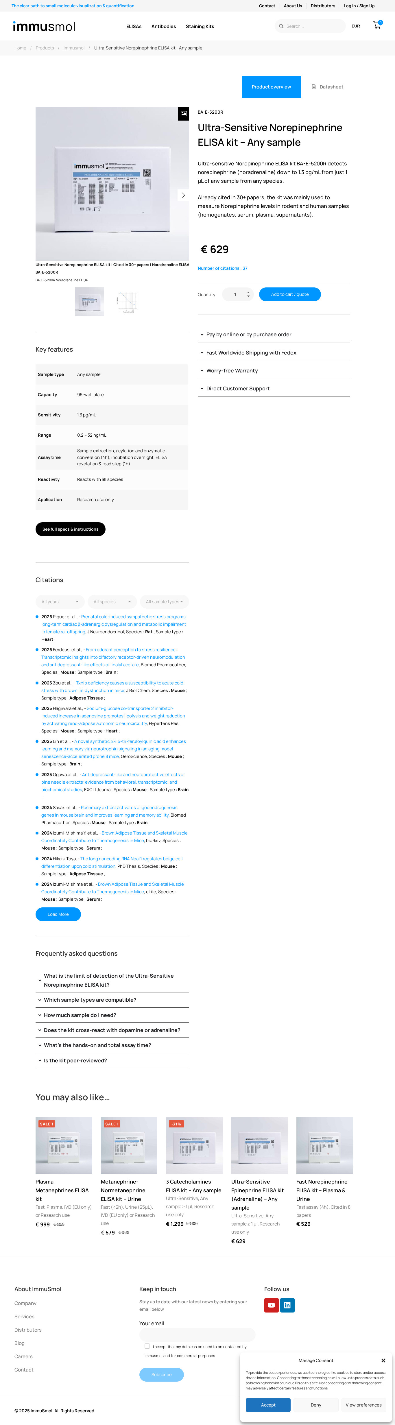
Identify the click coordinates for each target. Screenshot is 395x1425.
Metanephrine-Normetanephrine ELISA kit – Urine (123, 1190)
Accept (268, 1405)
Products (45, 48)
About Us (293, 5)
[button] (383, 1360)
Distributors (323, 5)
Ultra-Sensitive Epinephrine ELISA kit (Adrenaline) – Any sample (257, 1194)
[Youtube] (271, 1305)
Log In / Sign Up (359, 5)
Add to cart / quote (290, 294)
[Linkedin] (287, 1305)
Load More (58, 914)
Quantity (206, 294)
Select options (45, 1164)
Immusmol (74, 48)
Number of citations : (223, 268)
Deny (316, 1405)
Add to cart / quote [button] (176, 1164)
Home (20, 48)
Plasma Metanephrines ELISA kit (62, 1190)
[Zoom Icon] (183, 114)
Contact (267, 5)
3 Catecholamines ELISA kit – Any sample (194, 1186)
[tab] (271, 87)
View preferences (364, 1405)
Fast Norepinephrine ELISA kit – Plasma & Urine (322, 1190)
